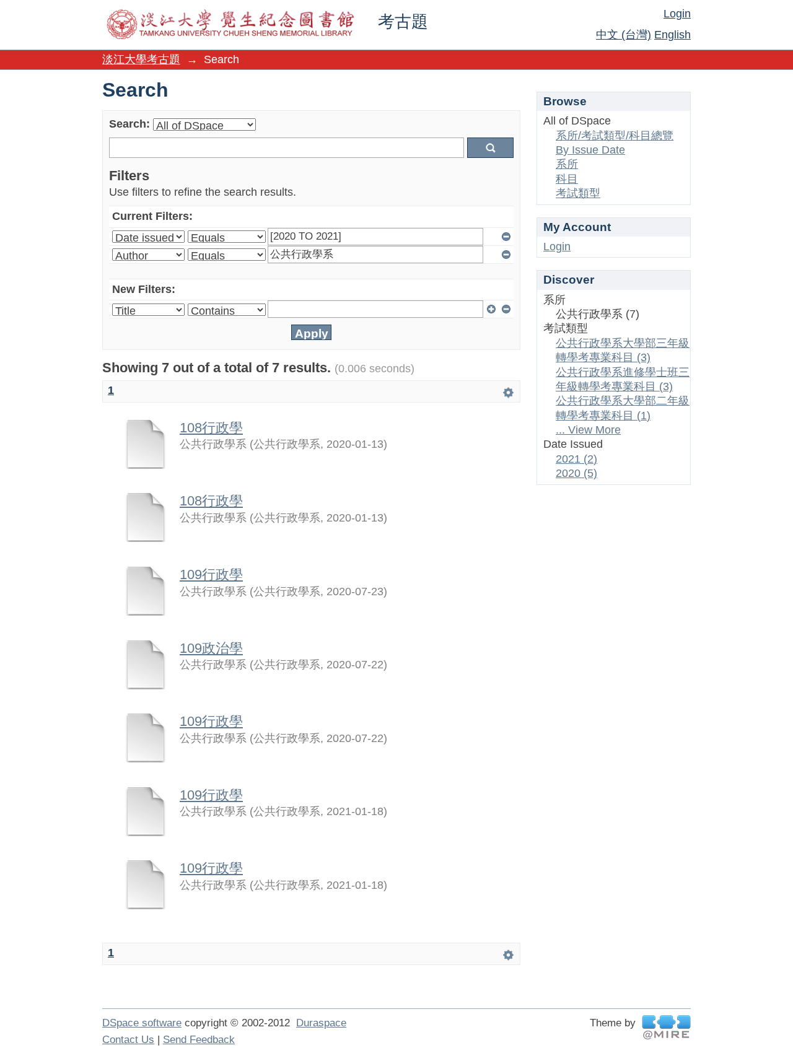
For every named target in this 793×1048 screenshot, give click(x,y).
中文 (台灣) (623, 34)
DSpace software (142, 1023)
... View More (588, 430)
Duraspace (321, 1023)
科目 (567, 179)
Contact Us (128, 1040)
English (672, 34)
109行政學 (211, 574)
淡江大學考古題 (141, 59)
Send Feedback (199, 1040)
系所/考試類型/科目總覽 (614, 135)
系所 (567, 164)
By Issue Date (590, 150)
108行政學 (211, 427)
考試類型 (578, 193)
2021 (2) (576, 459)
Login (677, 13)
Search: (129, 124)
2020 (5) (576, 473)
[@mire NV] (666, 1027)
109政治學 (211, 648)
